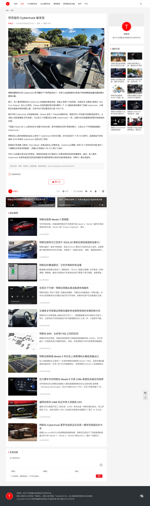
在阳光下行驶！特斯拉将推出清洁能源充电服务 (64, 288)
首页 (15, 4)
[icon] (141, 496)
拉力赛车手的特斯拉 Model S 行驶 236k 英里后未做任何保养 (71, 379)
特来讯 (10, 23)
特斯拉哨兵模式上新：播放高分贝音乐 (134, 64)
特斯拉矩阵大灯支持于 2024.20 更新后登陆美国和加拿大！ (70, 242)
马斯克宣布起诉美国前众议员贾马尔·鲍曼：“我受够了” (118, 64)
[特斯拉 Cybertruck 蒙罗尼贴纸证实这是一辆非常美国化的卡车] (22, 432)
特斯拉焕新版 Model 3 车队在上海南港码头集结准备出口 (69, 356)
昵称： (14, 471)
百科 (79, 4)
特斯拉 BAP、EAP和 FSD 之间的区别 (58, 333)
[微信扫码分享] (86, 191)
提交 (99, 476)
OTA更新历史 (32, 4)
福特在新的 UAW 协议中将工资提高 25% (60, 402)
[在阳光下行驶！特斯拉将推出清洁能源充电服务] (22, 295)
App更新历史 (45, 4)
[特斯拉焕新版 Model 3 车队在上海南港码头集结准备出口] (22, 364)
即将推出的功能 (69, 4)
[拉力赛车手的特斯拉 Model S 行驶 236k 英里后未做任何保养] (22, 387)
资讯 (22, 4)
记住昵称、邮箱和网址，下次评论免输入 (25, 476)
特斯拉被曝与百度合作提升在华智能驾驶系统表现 (134, 96)
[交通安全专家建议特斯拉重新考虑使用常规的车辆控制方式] (22, 318)
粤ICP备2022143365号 (65, 499)
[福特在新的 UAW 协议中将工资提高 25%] (22, 409)
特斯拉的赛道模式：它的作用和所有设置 (60, 265)
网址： (77, 471)
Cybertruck (16, 174)
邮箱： (46, 471)
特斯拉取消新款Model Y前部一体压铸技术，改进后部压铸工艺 (118, 96)
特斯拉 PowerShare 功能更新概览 (118, 129)
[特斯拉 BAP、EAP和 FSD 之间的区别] (22, 341)
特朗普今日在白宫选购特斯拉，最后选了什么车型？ (134, 129)
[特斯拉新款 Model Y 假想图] (22, 227)
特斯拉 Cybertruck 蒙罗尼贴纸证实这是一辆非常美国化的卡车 (71, 427)
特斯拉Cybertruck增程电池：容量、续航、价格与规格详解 (134, 113)
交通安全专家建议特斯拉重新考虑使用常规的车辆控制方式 (69, 310)
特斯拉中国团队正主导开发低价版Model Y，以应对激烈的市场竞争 (118, 113)
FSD (86, 4)
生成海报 (79, 191)
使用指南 (56, 4)
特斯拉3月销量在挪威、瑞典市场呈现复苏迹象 (118, 80)
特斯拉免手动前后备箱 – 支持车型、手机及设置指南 (134, 80)
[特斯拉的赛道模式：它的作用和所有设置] (22, 272)
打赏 (64, 190)
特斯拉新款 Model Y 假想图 (54, 219)
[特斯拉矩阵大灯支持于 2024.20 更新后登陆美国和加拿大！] (22, 250)
